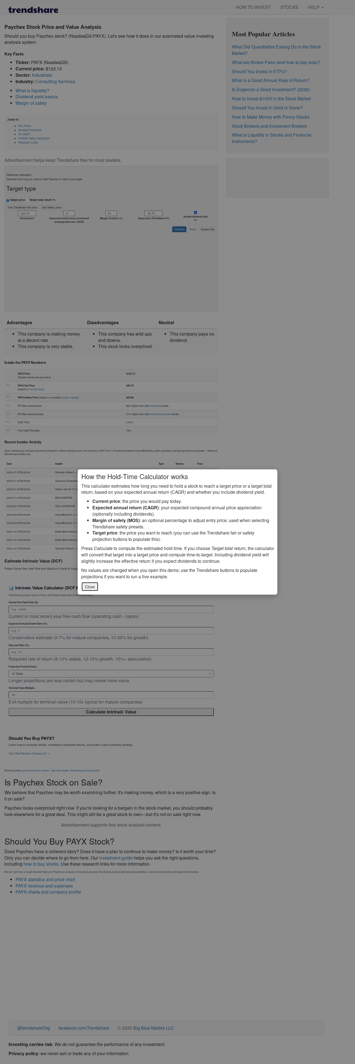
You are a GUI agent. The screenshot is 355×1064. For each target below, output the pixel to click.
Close (90, 586)
